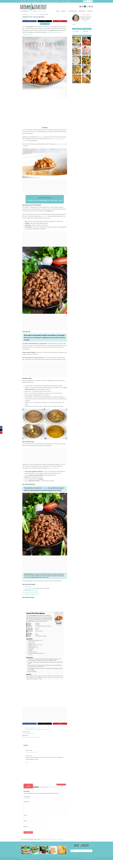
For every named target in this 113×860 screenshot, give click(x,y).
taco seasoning (56, 32)
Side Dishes (43, 729)
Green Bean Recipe (29, 588)
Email (25, 821)
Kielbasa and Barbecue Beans (32, 594)
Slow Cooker (48, 729)
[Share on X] (45, 21)
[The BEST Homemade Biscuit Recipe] (86, 73)
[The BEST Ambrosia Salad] (86, 54)
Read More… (85, 20)
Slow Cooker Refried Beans (31, 592)
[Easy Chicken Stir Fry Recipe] (86, 64)
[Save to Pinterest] (1, 432)
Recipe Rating (27, 796)
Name (25, 815)
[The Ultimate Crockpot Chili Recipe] (86, 45)
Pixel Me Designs (89, 858)
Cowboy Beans (34, 590)
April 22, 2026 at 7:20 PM (32, 752)
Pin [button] (61, 622)
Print (58, 622)
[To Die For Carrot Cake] (76, 54)
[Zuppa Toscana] (76, 45)
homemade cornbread (61, 144)
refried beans (45, 488)
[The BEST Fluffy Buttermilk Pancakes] (86, 83)
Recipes (38, 729)
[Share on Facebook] (29, 21)
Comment (26, 801)
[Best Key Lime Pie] (76, 64)
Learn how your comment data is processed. (52, 839)
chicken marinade (55, 138)
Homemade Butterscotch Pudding (30, 737)
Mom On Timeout (33, 7)
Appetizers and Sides (29, 729)
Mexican (42, 137)
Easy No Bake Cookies (28, 733)
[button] (56, 623)
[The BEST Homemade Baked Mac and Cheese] (76, 73)
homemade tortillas (27, 34)
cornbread (49, 32)
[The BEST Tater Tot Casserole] (76, 83)
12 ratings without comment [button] (55, 787)
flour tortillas (44, 216)
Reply (27, 762)
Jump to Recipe (45, 23)
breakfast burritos (53, 468)
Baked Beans (28, 586)
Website (26, 826)
